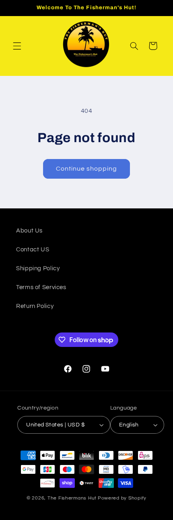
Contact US (32, 250)
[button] (17, 46)
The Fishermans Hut (72, 498)
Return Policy (35, 306)
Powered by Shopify (122, 498)
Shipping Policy (38, 268)
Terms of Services (41, 287)
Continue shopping (86, 168)
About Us (29, 231)
